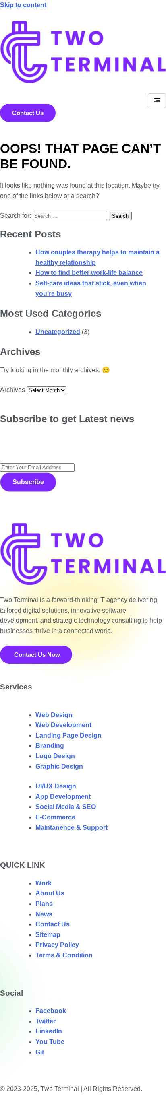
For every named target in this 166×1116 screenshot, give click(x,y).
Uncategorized (57, 331)
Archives (12, 389)
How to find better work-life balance (89, 272)
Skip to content (23, 5)
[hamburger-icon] (157, 100)
